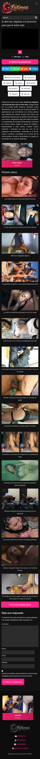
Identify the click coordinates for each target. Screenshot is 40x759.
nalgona (14, 94)
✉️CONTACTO (20, 736)
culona (20, 83)
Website (4, 662)
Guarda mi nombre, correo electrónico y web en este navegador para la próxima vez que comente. (19, 674)
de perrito (32, 83)
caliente (8, 83)
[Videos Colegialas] (15, 8)
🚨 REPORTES (20, 740)
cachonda (30, 77)
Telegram (35, 69)
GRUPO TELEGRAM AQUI (21, 62)
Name (4, 648)
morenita (26, 88)
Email (4, 655)
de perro (14, 88)
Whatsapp (16, 69)
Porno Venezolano (14, 77)
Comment (5, 624)
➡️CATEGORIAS (20, 744)
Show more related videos (20, 604)
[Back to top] (36, 754)
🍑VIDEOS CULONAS (20, 748)
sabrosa (26, 94)
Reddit (26, 69)
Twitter (7, 69)
